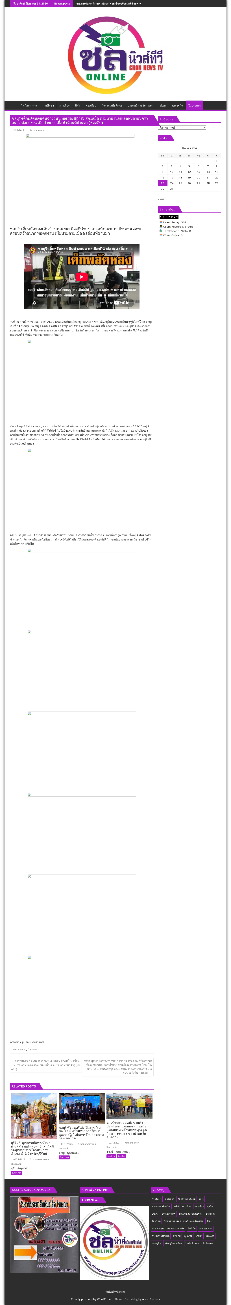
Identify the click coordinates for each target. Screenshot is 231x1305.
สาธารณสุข (158, 1228)
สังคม (209, 1221)
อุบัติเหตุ (188, 1236)
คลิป (14, 1049)
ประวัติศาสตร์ (168, 1213)
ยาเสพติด (210, 1213)
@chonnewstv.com (39, 1159)
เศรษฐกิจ (156, 1243)
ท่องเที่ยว (199, 1206)
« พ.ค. (161, 199)
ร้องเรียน (121, 1156)
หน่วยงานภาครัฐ (175, 1228)
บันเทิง (155, 1213)
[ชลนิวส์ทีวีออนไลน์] (13, 104)
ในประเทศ (32, 1049)
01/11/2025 (67, 1144)
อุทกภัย (177, 1236)
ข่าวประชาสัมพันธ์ (161, 1206)
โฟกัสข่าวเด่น (192, 1243)
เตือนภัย (210, 1236)
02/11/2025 (19, 1159)
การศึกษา (157, 1199)
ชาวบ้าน (22, 1049)
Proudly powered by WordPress (91, 1299)
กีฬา (201, 1199)
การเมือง (169, 1199)
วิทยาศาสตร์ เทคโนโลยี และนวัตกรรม (183, 1221)
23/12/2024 (114, 1142)
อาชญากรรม (205, 1228)
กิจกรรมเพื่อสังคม (187, 1199)
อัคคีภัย (192, 1228)
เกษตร (199, 1236)
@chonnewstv (37, 130)
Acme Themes (151, 1299)
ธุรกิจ (210, 1206)
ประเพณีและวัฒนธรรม (190, 1213)
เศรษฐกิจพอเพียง (173, 1243)
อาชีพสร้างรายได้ (160, 1236)
